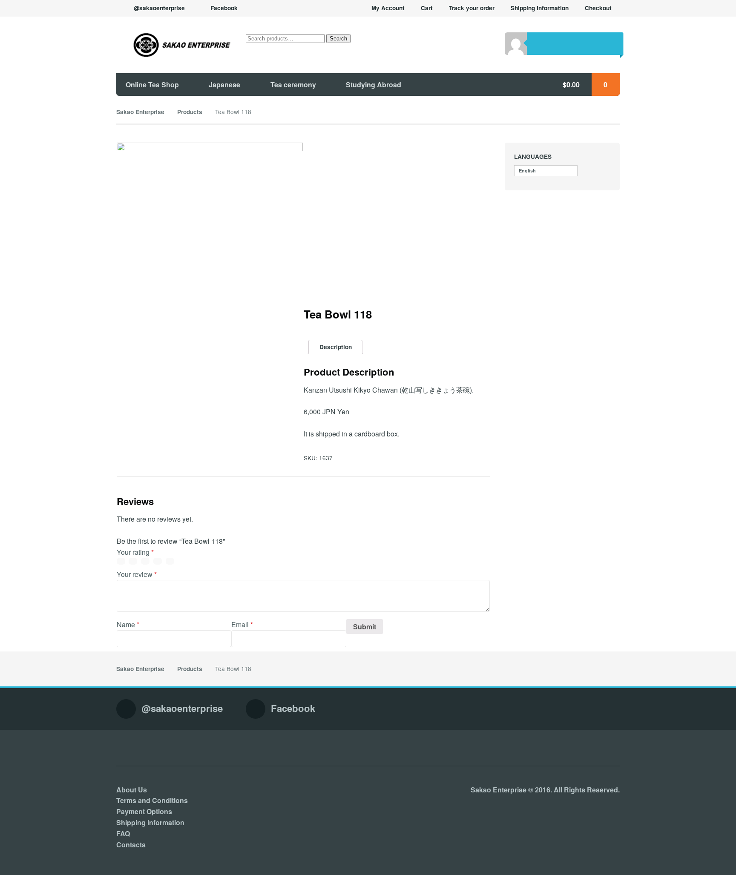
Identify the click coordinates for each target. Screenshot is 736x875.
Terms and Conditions (152, 800)
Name (128, 624)
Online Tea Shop (152, 84)
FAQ (123, 833)
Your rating (135, 552)
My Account (388, 8)
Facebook (224, 8)
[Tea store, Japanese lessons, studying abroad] (173, 44)
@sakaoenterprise (159, 8)
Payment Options (144, 811)
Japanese (224, 84)
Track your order (471, 8)
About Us (131, 790)
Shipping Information (540, 8)
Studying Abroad (373, 84)
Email (242, 624)
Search (338, 38)
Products (189, 112)
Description (335, 347)
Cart (427, 8)
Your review (137, 574)
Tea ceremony (293, 84)
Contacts (131, 844)
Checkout (598, 8)
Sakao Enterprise (140, 112)
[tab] (335, 347)
